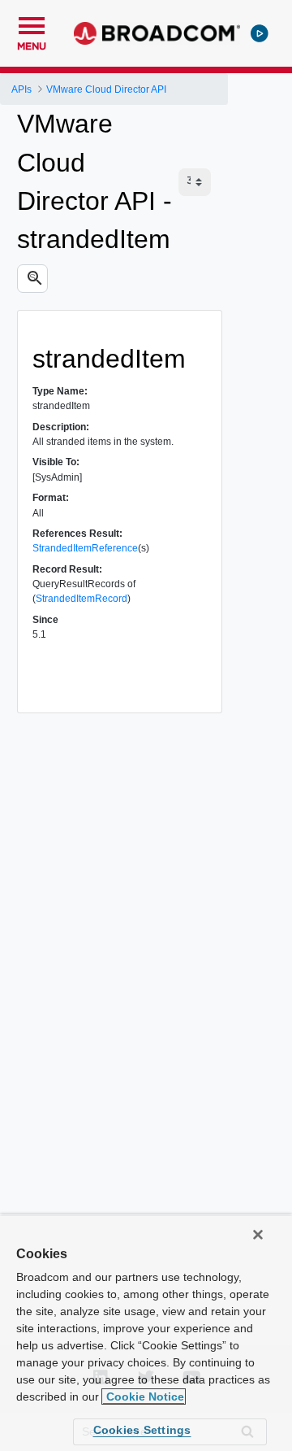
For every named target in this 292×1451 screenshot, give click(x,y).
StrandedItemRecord (81, 598)
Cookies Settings (142, 1429)
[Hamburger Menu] (32, 23)
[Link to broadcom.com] (157, 33)
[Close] (258, 1235)
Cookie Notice (143, 1396)
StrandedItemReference (85, 548)
